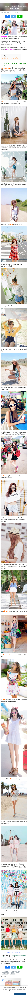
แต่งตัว (12, 971)
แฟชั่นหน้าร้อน (5, 973)
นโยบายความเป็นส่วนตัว (15, 990)
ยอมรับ (20, 994)
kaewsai (12, 12)
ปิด (7, 994)
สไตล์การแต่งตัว (5, 971)
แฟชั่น (17, 12)
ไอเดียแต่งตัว (12, 973)
